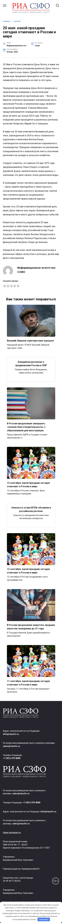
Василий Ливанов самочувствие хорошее (30, 340)
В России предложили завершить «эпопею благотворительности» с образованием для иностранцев (26, 427)
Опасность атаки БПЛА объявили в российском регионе (31, 509)
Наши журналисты (12, 832)
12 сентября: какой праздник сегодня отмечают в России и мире (28, 571)
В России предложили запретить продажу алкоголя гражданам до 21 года (31, 627)
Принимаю (43, 919)
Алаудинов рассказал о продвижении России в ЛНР (31, 364)
